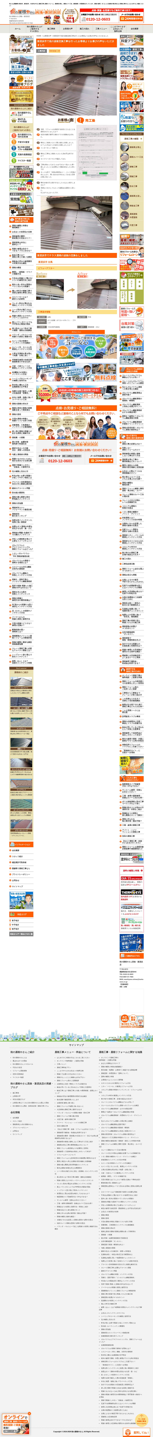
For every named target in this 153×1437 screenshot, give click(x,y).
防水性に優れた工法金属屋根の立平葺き (20, 386)
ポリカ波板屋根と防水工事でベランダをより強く (133, 802)
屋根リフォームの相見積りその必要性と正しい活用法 (133, 682)
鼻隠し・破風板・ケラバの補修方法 (22, 273)
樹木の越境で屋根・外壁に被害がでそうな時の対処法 (133, 740)
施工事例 (51, 29)
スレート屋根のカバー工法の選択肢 (133, 495)
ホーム (18, 29)
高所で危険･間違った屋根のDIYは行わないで (117, 1284)
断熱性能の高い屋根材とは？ (18, 630)
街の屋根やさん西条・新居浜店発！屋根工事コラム (31, 1106)
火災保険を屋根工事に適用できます (69, 1109)
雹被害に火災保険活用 (109, 1417)
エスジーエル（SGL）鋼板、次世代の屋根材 (117, 1352)
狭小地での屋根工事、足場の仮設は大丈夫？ (117, 1099)
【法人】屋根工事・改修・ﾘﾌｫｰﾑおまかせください (133, 842)
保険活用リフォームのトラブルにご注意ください (133, 746)
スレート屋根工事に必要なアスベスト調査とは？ (22, 649)
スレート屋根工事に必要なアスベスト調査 (116, 1268)
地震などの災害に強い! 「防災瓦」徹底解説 (131, 616)
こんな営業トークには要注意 (131, 711)
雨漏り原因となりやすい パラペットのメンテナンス (75, 1180)
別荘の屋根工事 (128, 836)
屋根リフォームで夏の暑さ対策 (68, 1116)
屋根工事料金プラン (64, 1067)
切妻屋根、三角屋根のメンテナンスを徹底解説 (22, 426)
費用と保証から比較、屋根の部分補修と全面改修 (133, 466)
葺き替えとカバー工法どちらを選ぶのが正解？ (132, 478)
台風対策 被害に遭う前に (66, 1103)
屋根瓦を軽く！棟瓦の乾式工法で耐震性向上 (131, 604)
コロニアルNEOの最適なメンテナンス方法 (132, 548)
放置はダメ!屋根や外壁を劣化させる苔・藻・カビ (22, 527)
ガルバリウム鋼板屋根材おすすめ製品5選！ (132, 411)
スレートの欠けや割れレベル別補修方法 (131, 501)
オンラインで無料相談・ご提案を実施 (70, 1061)
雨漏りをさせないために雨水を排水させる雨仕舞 (22, 460)
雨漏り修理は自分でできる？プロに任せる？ (22, 250)
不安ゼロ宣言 (17, 1067)
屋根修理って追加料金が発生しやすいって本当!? (132, 734)
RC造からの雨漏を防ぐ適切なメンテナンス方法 (118, 1281)
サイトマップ (17, 886)
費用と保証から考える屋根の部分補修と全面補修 (74, 1161)
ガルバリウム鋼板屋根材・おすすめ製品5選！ (117, 1109)
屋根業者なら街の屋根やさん (23, 1124)
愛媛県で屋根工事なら (21, 868)
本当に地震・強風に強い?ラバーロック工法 (22, 398)
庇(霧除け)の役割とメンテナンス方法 (20, 373)
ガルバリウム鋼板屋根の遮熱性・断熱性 (132, 399)
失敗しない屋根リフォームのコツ (131, 449)
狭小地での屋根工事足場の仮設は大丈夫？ (131, 554)
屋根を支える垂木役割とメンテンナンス (21, 593)
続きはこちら (76, 332)
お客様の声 (68, 29)
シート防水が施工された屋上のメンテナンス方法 (22, 310)
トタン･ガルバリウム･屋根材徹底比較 (21, 554)
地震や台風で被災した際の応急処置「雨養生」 (22, 392)
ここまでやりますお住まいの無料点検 (118, 29)
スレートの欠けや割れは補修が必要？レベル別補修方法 (120, 1153)
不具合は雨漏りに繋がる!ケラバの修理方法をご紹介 (119, 1195)
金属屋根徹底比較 (107, 1345)
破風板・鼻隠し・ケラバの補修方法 (113, 1176)
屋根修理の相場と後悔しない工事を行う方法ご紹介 (75, 1141)
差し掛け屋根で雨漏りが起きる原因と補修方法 (117, 1388)
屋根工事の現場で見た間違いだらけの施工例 (131, 621)
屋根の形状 (16, 414)
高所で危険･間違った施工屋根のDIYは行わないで (22, 587)
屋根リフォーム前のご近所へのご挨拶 (130, 688)
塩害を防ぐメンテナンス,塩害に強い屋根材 (22, 521)
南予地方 (15, 929)
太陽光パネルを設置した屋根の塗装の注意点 (132, 524)
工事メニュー (101, 29)
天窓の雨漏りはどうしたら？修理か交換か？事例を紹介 (120, 1179)
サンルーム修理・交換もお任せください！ (132, 791)
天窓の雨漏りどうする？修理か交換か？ (22, 624)
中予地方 (15, 925)
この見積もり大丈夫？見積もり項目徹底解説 (131, 700)
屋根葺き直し (135, 196)
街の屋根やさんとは (20, 1057)
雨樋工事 (133, 176)
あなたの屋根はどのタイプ (110, 1063)
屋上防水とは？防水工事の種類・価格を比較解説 (22, 329)
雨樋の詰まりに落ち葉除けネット (68, 1210)
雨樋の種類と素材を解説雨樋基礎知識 (22, 643)
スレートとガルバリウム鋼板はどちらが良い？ (132, 376)
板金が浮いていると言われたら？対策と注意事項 (133, 728)
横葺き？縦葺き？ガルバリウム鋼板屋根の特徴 (133, 417)
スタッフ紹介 (17, 856)
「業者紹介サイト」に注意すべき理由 (131, 751)
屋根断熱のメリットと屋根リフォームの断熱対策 (22, 637)
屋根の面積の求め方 (20, 404)
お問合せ (15, 880)
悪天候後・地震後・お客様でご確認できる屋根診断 (119, 1070)
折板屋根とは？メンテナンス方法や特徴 (132, 519)
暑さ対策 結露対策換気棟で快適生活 (20, 443)
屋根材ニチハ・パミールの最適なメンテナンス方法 (133, 536)
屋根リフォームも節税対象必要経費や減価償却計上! (133, 848)
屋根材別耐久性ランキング (19, 515)
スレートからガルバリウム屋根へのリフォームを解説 (133, 382)
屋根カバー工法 (136, 157)
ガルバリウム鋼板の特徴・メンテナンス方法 (117, 1274)
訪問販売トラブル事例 (131, 716)
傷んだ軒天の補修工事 (109, 1304)
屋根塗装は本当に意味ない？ (19, 243)
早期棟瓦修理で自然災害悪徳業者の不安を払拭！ (22, 361)
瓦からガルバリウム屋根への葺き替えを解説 (132, 388)
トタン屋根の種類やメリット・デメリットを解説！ (119, 1156)
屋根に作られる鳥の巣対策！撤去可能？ (132, 820)
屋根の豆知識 (17, 503)
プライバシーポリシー (21, 874)
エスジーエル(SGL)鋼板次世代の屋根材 (21, 568)
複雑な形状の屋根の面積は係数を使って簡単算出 (118, 1231)
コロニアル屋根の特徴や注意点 (129, 507)
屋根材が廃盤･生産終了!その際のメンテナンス (21, 534)
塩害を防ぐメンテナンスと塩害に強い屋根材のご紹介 (120, 1368)
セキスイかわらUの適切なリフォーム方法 (115, 1083)
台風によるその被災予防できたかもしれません (133, 581)
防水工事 (133, 186)
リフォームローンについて (66, 1155)
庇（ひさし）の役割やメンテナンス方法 (22, 612)
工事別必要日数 (128, 564)
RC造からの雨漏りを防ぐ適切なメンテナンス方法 (22, 605)
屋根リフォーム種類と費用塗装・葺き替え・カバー (133, 489)
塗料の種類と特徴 (131, 871)
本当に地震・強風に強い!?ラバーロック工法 (116, 1381)
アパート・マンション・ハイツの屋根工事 (72, 1122)
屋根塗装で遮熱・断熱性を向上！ (113, 1244)
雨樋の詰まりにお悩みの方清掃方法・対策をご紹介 (133, 808)
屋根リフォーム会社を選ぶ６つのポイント (133, 570)
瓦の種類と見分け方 (20, 471)
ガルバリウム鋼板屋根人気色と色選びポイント (132, 405)
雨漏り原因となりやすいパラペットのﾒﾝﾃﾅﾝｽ (22, 317)
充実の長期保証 (18, 1074)
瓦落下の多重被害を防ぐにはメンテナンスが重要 (132, 586)
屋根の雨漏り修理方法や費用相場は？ (22, 599)
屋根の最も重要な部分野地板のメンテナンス (21, 498)
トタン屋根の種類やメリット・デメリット (131, 513)
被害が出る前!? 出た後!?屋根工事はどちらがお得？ (133, 705)
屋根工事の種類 (131, 139)
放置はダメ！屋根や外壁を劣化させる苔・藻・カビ (119, 1371)
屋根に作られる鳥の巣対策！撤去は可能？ (72, 1213)
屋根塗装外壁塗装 (133, 215)
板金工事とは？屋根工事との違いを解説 (22, 256)
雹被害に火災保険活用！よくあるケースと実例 (132, 656)
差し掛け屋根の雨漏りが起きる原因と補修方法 (22, 432)
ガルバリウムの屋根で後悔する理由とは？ (21, 561)
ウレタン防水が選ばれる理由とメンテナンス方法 (22, 304)
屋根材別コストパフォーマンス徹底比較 (22, 508)
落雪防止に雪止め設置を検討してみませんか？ (73, 1193)
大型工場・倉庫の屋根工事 (66, 1119)
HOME (39, 36)
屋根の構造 (16, 268)
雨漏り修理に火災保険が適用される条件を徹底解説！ (120, 1423)
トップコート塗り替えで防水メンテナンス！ (22, 656)
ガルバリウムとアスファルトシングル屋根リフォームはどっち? (22, 547)
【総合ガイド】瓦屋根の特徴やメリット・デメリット (120, 1137)
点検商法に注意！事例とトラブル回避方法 (72, 1084)
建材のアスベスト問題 (21, 488)
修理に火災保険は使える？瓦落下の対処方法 (133, 592)
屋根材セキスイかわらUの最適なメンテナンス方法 (132, 542)
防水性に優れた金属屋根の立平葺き (113, 1355)
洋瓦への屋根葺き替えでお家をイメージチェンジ (22, 540)
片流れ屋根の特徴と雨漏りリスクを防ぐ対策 (22, 420)
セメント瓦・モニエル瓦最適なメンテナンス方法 (22, 348)
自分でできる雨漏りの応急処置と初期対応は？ (132, 645)
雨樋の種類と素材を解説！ (66, 1216)
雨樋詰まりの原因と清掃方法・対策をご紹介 (72, 1207)
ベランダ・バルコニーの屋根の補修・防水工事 (73, 1113)
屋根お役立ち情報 (129, 575)
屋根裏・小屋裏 (18, 437)
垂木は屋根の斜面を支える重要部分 (69, 1168)
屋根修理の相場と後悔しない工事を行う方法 (131, 454)
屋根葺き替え (135, 147)
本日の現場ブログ (19, 1099)
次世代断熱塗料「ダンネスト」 (128, 633)
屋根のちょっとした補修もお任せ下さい (71, 1077)
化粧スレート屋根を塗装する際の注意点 (130, 530)
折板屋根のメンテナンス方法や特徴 (113, 1160)
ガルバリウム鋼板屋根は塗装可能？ (132, 394)
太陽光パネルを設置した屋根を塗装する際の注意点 (75, 1220)
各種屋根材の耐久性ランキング (112, 1336)
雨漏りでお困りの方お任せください (69, 1074)
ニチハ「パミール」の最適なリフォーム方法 (117, 1086)
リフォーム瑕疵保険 (20, 1071)
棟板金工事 (134, 206)
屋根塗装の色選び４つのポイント (129, 627)
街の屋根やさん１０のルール (23, 1064)
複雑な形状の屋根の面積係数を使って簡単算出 (22, 409)
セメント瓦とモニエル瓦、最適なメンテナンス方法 (119, 1166)
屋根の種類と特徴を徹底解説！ (20, 226)
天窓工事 (133, 225)
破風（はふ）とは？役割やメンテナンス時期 (22, 662)
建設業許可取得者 (19, 862)
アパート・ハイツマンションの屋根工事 (131, 831)
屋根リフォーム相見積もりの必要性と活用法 (72, 1148)
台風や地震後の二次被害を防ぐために (132, 598)
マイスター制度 (18, 1077)
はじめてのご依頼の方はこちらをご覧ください (73, 1057)
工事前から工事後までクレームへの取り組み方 (132, 694)
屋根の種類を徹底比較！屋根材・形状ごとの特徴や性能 (120, 1141)
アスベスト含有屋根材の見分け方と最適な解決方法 (119, 1264)
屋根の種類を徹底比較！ (127, 484)
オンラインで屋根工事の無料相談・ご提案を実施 (132, 676)
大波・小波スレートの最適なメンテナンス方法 (22, 367)
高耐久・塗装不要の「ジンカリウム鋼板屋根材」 (118, 1277)
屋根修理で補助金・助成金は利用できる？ (131, 662)
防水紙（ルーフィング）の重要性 (113, 1326)
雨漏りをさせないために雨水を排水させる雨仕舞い (119, 1391)
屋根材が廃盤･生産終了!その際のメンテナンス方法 (119, 1202)
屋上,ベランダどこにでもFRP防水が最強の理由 (22, 323)
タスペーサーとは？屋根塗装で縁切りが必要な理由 (119, 1192)
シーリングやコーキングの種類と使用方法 (22, 379)
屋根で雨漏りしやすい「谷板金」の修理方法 (21, 466)
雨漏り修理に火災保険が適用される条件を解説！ (132, 651)
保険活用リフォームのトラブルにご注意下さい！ (118, 1361)
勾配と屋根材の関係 (20, 454)
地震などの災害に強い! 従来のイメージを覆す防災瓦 (119, 1261)
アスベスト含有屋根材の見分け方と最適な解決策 (22, 483)
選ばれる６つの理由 (20, 1061)
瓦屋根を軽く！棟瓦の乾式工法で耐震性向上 (117, 1254)
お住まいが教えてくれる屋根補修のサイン (132, 472)
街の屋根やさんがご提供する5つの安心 (34, 29)
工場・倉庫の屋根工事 (131, 825)
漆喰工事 (133, 167)
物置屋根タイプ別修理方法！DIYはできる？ (131, 785)
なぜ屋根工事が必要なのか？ (132, 443)
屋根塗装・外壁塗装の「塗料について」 (115, 1073)
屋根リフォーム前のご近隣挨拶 (68, 1080)
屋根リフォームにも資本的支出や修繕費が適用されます (76, 1158)
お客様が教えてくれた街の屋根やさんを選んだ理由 (31, 1103)
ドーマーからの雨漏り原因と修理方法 (21, 618)
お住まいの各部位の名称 (22, 232)
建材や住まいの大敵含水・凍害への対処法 (21, 449)
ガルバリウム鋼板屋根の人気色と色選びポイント (118, 1131)
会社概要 (134, 29)
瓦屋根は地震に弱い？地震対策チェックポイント (133, 610)
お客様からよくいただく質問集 (112, 1080)
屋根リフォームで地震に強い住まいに (70, 1106)
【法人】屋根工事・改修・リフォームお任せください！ (76, 1129)
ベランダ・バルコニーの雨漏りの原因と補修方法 (22, 336)
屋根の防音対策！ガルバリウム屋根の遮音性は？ (133, 429)
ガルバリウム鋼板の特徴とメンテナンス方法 (22, 574)
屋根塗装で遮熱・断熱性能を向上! (131, 639)
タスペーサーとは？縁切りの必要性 (20, 298)
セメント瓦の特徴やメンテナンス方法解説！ (22, 342)
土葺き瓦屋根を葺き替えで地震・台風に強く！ (22, 354)
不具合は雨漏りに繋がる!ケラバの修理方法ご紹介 (22, 279)
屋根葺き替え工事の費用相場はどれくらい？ (132, 460)
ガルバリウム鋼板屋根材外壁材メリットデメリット (133, 423)
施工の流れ (84, 29)
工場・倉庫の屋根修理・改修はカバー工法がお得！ (133, 797)
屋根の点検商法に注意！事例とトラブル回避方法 (132, 722)
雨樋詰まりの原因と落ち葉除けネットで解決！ (133, 814)
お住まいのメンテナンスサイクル (113, 1313)
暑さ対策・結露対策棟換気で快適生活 (114, 1238)
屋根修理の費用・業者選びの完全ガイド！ (22, 237)
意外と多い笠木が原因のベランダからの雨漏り (22, 285)
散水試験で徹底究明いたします (68, 1099)
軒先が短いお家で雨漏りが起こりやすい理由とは (22, 477)
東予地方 (15, 920)
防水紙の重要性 (18, 493)
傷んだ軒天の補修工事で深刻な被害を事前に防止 (22, 292)
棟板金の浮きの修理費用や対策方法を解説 (22, 262)
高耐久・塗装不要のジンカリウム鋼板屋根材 (22, 580)
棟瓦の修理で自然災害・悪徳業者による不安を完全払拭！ (121, 1208)
